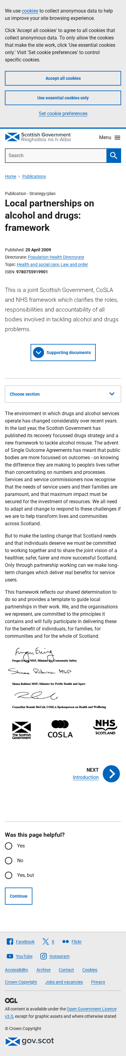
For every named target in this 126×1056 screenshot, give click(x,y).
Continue (19, 896)
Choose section (25, 394)
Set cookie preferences (63, 113)
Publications (34, 176)
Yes (21, 846)
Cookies (89, 969)
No (20, 860)
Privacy (98, 982)
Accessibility (16, 969)
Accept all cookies (63, 78)
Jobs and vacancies (64, 982)
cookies (30, 11)
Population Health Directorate (56, 257)
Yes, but (25, 875)
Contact (66, 969)
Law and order (74, 264)
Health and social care (38, 264)
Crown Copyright (21, 982)
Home (10, 176)
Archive (43, 969)
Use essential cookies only (63, 97)
